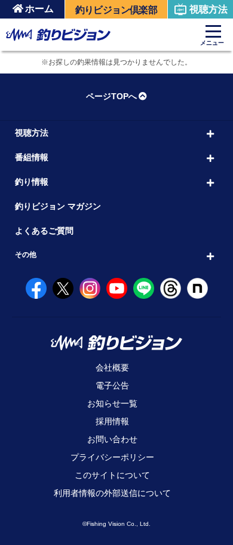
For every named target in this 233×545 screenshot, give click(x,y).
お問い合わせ (112, 439)
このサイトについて (112, 475)
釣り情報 (31, 181)
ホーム (39, 9)
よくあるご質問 (44, 230)
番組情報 (31, 157)
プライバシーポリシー (112, 457)
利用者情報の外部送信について (112, 493)
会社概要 (112, 367)
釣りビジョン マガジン (58, 206)
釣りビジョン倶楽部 (116, 10)
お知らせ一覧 (112, 403)
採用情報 (112, 421)
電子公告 (112, 385)
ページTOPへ (111, 96)
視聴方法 (208, 9)
